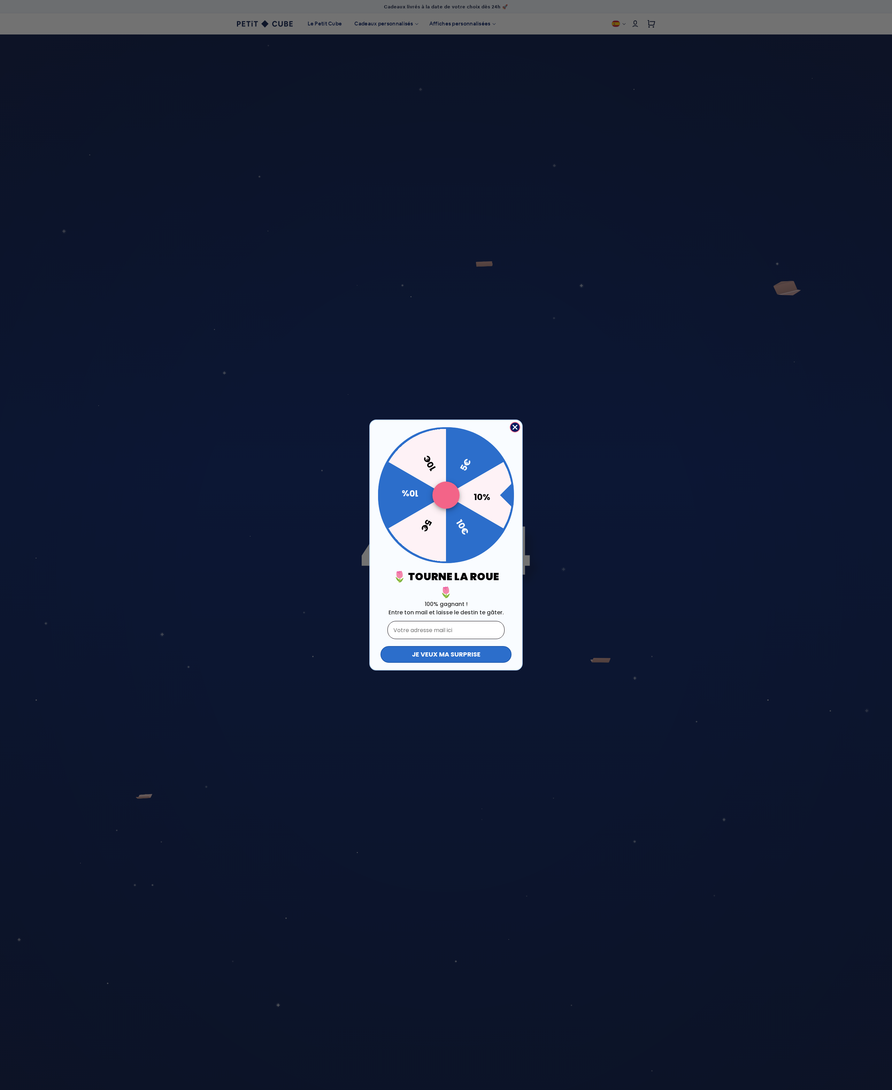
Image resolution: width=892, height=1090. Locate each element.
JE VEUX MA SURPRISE (446, 654)
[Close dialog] (515, 427)
